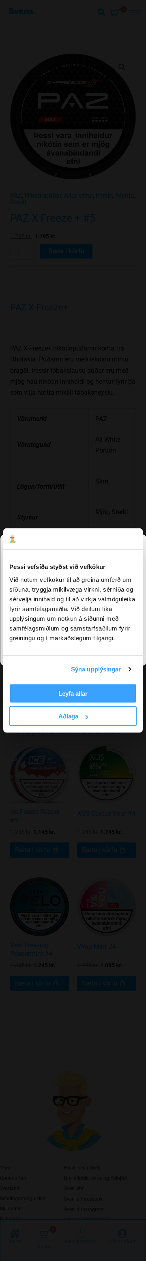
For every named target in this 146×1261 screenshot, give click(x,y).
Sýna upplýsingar (96, 669)
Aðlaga (68, 716)
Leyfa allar (73, 693)
